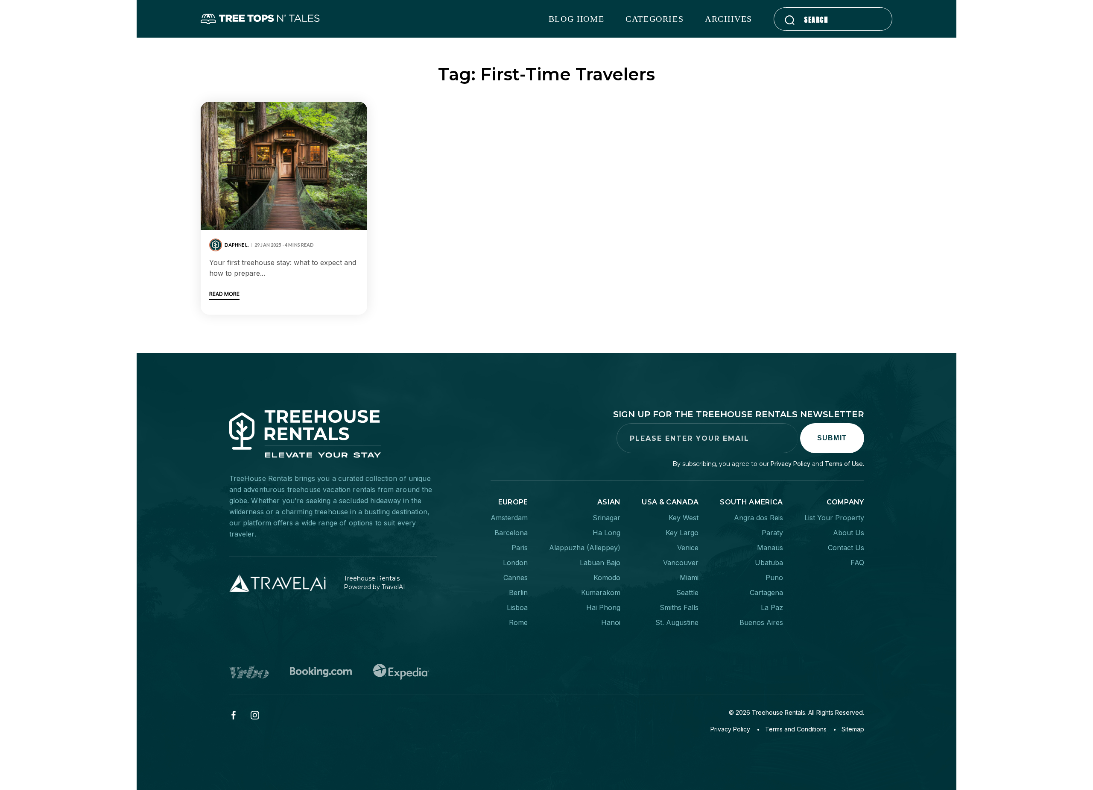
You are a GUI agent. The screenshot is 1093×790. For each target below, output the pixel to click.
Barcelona (511, 532)
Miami (689, 577)
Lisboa (517, 607)
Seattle (687, 592)
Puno (774, 577)
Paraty (772, 532)
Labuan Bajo (600, 562)
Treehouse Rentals (778, 712)
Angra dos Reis (758, 517)
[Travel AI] (282, 583)
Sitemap (853, 729)
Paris (519, 547)
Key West (683, 517)
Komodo (606, 577)
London (515, 562)
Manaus (770, 547)
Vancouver (680, 562)
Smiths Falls (679, 607)
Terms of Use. (844, 463)
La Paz (772, 607)
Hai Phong (603, 607)
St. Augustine (676, 622)
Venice (687, 547)
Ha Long (606, 532)
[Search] (789, 20)
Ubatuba (769, 562)
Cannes (515, 577)
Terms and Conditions (796, 729)
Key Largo (682, 532)
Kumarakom (600, 592)
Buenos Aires (761, 622)
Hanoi (610, 622)
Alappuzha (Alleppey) (584, 547)
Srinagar (606, 517)
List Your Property (834, 517)
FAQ (857, 562)
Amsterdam (509, 517)
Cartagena (766, 592)
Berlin (518, 592)
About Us (848, 532)
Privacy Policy (790, 463)
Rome (518, 622)
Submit (832, 438)
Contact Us (846, 547)
